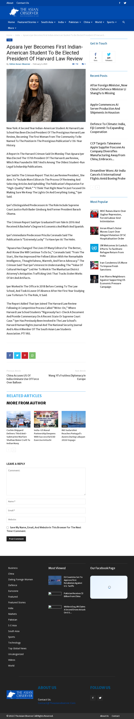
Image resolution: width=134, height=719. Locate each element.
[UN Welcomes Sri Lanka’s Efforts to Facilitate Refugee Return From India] (94, 248)
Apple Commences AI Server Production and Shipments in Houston (105, 108)
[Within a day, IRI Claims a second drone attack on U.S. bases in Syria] (54, 609)
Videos (11, 659)
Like (96, 53)
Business (13, 567)
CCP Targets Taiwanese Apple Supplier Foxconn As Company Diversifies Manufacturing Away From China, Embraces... (107, 151)
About (10, 2)
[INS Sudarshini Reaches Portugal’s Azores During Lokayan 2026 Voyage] (74, 419)
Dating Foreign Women (20, 579)
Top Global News (17, 648)
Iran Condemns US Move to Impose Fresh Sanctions (113, 266)
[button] (123, 22)
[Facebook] (119, 3)
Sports (110, 22)
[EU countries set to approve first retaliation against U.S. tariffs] (54, 580)
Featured (13, 596)
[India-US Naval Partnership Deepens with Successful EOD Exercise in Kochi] (46, 419)
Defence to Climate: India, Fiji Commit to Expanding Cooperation (108, 128)
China (87, 22)
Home (11, 22)
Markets (12, 613)
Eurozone (13, 590)
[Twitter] (125, 3)
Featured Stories (27, 22)
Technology (14, 642)
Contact (116, 716)
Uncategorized (16, 654)
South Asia (47, 22)
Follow (109, 53)
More (11, 28)
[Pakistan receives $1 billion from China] (54, 596)
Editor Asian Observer (19, 64)
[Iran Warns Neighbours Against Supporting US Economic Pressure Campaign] (94, 279)
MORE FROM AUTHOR (26, 403)
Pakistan (74, 22)
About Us (104, 716)
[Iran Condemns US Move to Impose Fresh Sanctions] (94, 265)
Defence (12, 585)
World (98, 22)
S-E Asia (12, 625)
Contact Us (23, 2)
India (61, 22)
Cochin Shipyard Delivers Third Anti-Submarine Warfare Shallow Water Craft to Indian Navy (18, 437)
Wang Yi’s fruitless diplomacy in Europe (67, 377)
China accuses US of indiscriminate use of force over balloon (23, 379)
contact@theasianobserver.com (56, 703)
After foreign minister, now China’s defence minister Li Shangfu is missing (108, 89)
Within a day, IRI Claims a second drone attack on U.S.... (74, 609)
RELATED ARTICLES (24, 396)
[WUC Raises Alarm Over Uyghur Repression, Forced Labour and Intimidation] (94, 213)
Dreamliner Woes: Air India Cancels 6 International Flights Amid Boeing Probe (108, 174)
